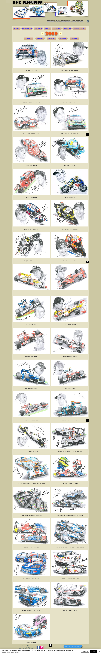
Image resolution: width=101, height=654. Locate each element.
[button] (87, 20)
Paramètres (85, 651)
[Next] (42, 33)
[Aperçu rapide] (31, 55)
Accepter (93, 651)
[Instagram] (41, 647)
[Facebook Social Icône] (38, 647)
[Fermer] (99, 651)
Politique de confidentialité (12, 652)
